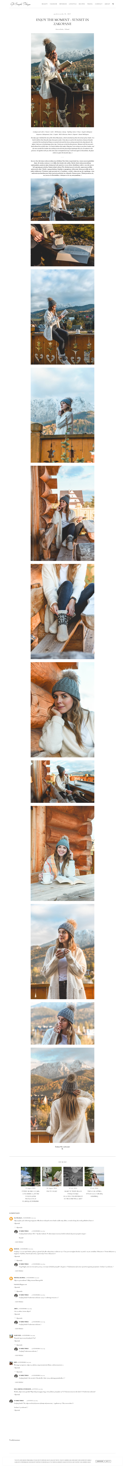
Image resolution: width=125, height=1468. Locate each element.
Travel (90, 4)
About (107, 4)
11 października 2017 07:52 (26, 1249)
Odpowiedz (17, 1223)
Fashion (53, 4)
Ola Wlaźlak (18, 1218)
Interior (63, 4)
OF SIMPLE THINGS (24, 1231)
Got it (108, 1461)
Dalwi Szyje (17, 1335)
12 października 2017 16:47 (25, 1308)
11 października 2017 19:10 (32, 1277)
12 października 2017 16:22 (38, 1231)
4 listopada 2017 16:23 (32, 1400)
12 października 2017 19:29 (28, 1335)
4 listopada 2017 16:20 (37, 1389)
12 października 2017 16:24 (38, 1264)
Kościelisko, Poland (62, 29)
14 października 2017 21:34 (38, 1321)
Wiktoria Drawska (19, 1277)
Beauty (45, 4)
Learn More (100, 1461)
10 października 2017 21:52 (29, 1218)
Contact (98, 4)
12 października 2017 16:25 (38, 1295)
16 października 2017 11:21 (38, 1375)
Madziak (16, 1249)
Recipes (82, 4)
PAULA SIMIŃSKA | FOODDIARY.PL (22, 1389)
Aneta (16, 1308)
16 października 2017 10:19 (24, 1362)
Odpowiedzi (19, 1227)
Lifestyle (73, 4)
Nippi (15, 1362)
